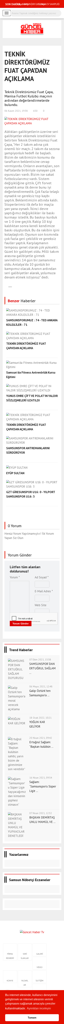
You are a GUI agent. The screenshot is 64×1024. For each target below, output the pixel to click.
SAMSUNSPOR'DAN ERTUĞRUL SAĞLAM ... (42, 668)
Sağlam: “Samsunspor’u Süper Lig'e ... (42, 786)
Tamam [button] (32, 1017)
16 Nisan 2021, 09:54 (40, 777)
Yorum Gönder (21, 623)
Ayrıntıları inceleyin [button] (39, 1008)
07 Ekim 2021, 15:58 (40, 659)
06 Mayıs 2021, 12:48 (40, 686)
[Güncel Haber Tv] (32, 932)
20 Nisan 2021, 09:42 (40, 737)
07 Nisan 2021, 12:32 (40, 813)
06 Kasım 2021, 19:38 (16, 110)
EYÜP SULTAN (15, 473)
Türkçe (42, 4)
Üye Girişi (23, 4)
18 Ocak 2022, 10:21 (40, 717)
